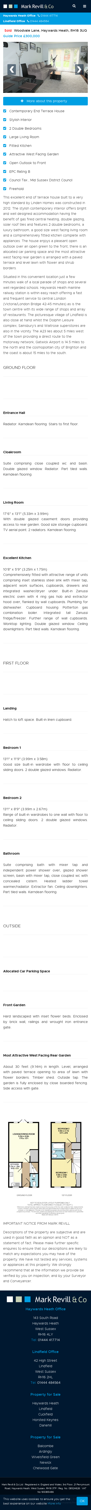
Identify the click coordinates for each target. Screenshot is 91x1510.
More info (54, 1503)
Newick (45, 1462)
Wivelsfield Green (46, 1457)
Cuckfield (45, 1414)
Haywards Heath (45, 1403)
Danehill (45, 1425)
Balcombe (46, 1446)
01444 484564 (39, 21)
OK (82, 1501)
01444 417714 (49, 15)
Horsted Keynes (45, 1420)
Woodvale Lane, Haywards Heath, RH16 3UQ (45, 30)
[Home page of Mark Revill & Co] (45, 1299)
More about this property (47, 101)
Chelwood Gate (45, 1468)
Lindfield (45, 1409)
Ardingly (45, 1451)
